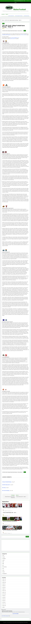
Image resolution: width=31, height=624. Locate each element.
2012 (3, 602)
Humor (3, 560)
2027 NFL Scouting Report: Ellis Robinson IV (10, 521)
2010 (3, 605)
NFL (3, 565)
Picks (3, 570)
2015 (3, 597)
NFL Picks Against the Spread (18, 15)
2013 (3, 600)
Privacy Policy (26, 622)
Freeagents (4, 558)
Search (27, 536)
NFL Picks (4, 487)
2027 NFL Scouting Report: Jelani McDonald (10, 507)
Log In (15, 2)
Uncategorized (4, 573)
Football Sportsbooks (26, 15)
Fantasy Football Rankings (6, 481)
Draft (3, 23)
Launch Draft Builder (16, 613)
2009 (3, 607)
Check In (7, 14)
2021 (3, 587)
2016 (3, 595)
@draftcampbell (12, 38)
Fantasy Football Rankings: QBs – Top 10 (9, 512)
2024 (3, 582)
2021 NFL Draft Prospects (6, 34)
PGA (3, 568)
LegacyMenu (3, 14)
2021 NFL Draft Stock (23, 34)
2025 (3, 580)
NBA (3, 563)
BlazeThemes (22, 622)
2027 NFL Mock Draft (11, 15)
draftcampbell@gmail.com (15, 37)
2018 (3, 592)
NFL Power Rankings (5, 490)
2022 (3, 585)
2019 (3, 590)
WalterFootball (19, 9)
